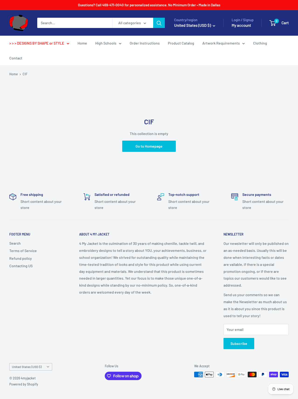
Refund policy (20, 258)
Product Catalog (181, 43)
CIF (25, 74)
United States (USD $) (27, 367)
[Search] (159, 23)
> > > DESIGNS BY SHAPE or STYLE (36, 43)
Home (82, 43)
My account (241, 25)
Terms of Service (23, 250)
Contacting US (21, 266)
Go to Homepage (149, 146)
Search (15, 243)
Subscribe (238, 343)
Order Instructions (145, 43)
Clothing (260, 43)
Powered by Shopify (23, 384)
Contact (15, 58)
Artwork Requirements (221, 43)
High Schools (105, 43)
